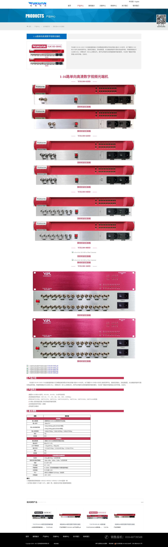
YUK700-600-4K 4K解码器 (97, 524)
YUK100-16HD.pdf (52, 373)
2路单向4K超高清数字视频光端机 (125, 524)
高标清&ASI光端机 (58, 26)
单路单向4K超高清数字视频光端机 (70, 524)
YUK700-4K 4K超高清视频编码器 (43, 524)
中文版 (131, 1)
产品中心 (37, 26)
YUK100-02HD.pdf (52, 368)
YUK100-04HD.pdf (52, 369)
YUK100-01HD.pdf (52, 366)
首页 (27, 536)
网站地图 (56, 543)
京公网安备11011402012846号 (123, 543)
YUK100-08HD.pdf (52, 371)
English (137, 1)
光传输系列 (46, 26)
